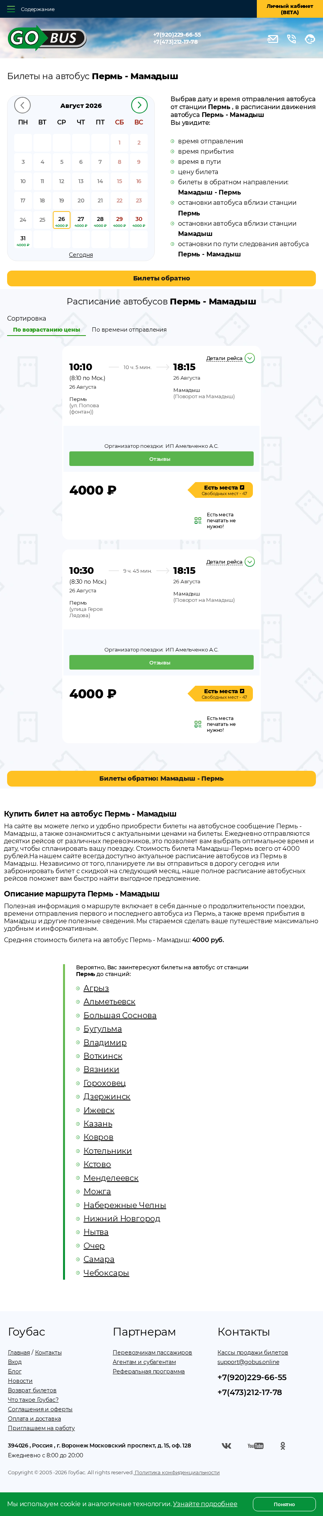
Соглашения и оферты (40, 1409)
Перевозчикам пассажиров (152, 1352)
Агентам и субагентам (144, 1362)
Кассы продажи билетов (252, 1352)
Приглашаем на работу (41, 1428)
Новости (20, 1380)
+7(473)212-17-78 (175, 41)
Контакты (48, 1352)
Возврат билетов (32, 1390)
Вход (14, 1362)
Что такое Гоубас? (33, 1399)
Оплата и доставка (34, 1418)
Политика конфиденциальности (176, 1472)
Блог (14, 1371)
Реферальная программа (149, 1371)
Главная (19, 1352)
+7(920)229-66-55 (177, 34)
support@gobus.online (248, 1362)
